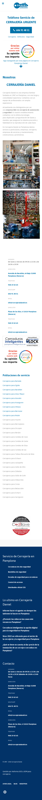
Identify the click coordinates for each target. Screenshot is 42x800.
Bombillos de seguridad (17, 572)
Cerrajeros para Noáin (11, 415)
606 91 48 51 (23, 30)
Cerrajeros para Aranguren (13, 402)
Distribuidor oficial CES (17, 587)
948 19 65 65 (13, 285)
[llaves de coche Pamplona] (21, 525)
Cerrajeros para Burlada (12, 381)
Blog (15, 784)
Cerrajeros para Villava (12, 407)
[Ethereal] (21, 5)
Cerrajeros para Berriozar (12, 411)
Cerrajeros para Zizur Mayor (13, 394)
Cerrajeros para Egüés (11, 385)
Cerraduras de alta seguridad (19, 567)
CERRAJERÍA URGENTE (21, 22)
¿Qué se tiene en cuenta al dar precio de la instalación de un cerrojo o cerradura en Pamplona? (21, 647)
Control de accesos (15, 582)
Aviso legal (7, 784)
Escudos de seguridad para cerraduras (23, 577)
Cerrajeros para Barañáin (12, 390)
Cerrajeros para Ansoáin (12, 398)
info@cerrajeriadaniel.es (17, 303)
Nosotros (23, 784)
